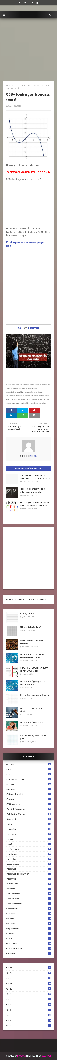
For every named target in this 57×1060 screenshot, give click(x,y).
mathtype (29, 879)
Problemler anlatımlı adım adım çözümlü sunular (33, 490)
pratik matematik (28, 903)
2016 (29, 1020)
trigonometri (28, 928)
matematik (29, 869)
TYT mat (29, 784)
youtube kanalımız (15, 599)
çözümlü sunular (26, 85)
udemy (29, 933)
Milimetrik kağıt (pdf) (31, 627)
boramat (33, 327)
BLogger (21, 1056)
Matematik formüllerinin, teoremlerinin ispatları (32, 656)
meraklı (33, 456)
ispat (28, 844)
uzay (28, 938)
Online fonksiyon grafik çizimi (34, 695)
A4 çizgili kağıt (27, 613)
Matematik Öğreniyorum (32, 722)
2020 (29, 999)
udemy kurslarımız (38, 599)
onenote (29, 889)
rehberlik (29, 913)
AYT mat (29, 764)
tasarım (29, 923)
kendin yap (29, 854)
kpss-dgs (29, 859)
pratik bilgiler (29, 898)
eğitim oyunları (29, 804)
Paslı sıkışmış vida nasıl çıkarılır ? (31, 642)
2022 (29, 988)
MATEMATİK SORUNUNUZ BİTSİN (32, 710)
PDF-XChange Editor (28, 779)
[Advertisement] (28, 48)
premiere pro (28, 908)
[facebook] (19, 2)
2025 (29, 973)
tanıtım (29, 918)
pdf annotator (29, 893)
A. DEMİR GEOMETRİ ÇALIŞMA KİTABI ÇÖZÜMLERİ (34, 669)
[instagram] (32, 2)
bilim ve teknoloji (29, 794)
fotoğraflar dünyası (29, 814)
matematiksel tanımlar (28, 874)
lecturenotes (28, 864)
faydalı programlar (29, 809)
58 (19, 327)
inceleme (29, 834)
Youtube (28, 789)
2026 (29, 967)
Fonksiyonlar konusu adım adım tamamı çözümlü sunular (35, 477)
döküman (28, 799)
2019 (29, 1004)
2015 (28, 1025)
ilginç (29, 824)
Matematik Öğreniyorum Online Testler (32, 683)
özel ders (28, 953)
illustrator (29, 829)
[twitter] (25, 2)
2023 (29, 983)
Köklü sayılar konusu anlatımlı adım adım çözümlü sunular (34, 504)
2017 (29, 1015)
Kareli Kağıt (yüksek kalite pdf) (33, 737)
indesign (29, 839)
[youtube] (37, 2)
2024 (29, 978)
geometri (28, 819)
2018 (28, 1010)
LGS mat (29, 774)
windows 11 (29, 943)
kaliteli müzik (28, 849)
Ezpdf (28, 769)
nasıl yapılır (29, 884)
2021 (29, 994)
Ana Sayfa (11, 85)
